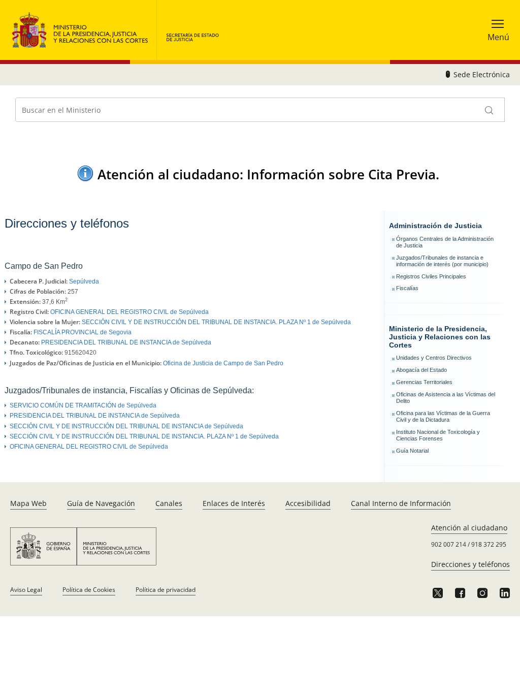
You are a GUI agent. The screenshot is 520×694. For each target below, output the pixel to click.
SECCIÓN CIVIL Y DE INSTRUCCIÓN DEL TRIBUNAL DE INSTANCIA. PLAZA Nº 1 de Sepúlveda (216, 322)
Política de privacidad (166, 589)
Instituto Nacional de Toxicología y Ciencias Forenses (438, 435)
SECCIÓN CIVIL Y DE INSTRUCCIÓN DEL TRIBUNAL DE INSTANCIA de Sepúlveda (126, 426)
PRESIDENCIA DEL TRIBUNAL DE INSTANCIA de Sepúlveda (126, 342)
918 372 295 (488, 544)
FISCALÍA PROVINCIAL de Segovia (83, 332)
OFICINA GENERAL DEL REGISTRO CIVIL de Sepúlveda (129, 312)
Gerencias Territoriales (424, 382)
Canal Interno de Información (401, 503)
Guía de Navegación (101, 503)
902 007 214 (448, 544)
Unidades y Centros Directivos (434, 358)
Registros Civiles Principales (431, 276)
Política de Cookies (88, 589)
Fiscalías (407, 288)
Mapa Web (28, 503)
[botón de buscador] (489, 109)
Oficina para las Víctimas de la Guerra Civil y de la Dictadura (443, 416)
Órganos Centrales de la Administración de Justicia (445, 242)
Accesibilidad (308, 503)
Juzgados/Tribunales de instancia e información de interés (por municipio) (442, 261)
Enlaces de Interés (234, 503)
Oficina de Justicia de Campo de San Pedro (223, 363)
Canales (168, 503)
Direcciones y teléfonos (470, 564)
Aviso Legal (26, 589)
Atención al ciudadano (469, 527)
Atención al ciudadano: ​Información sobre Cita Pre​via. (268, 174)
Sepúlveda (84, 281)
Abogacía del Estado (421, 370)
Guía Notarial (412, 451)
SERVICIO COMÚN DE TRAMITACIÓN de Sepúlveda (83, 405)
